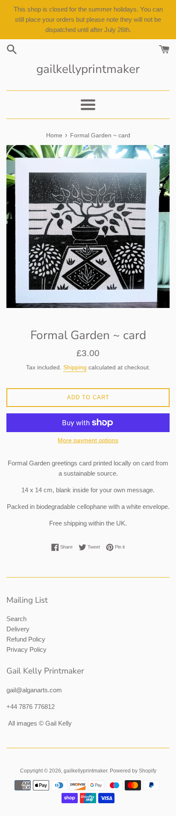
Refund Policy (25, 639)
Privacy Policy (26, 649)
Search (16, 618)
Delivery (17, 629)
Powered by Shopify (133, 771)
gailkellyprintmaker (88, 69)
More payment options (88, 440)
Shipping (75, 367)
